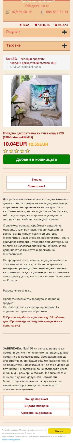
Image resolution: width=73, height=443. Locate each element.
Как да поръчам (36, 399)
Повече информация (11, 439)
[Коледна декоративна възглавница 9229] (36, 100)
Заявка (37, 179)
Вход (25, 25)
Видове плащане (37, 406)
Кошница (43, 25)
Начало (62, 25)
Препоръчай (36, 186)
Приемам (59, 430)
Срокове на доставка (36, 412)
